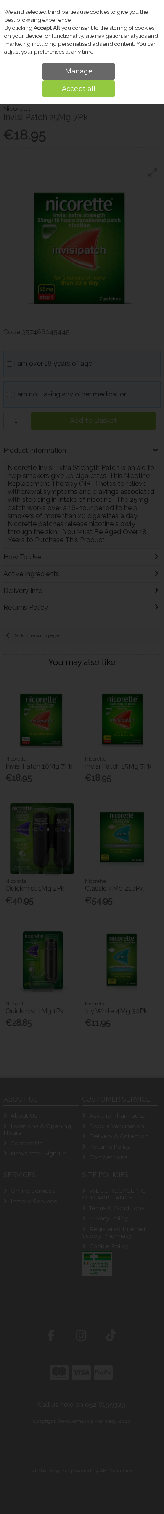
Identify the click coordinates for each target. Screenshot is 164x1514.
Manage (79, 71)
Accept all (78, 89)
